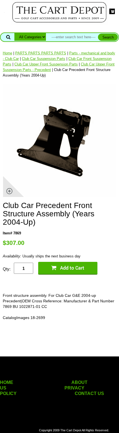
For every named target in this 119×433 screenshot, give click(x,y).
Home (7, 53)
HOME (6, 382)
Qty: (7, 269)
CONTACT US (89, 393)
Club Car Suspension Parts (43, 59)
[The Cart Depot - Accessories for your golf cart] (59, 12)
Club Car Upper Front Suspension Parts (46, 64)
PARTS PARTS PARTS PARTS (40, 53)
